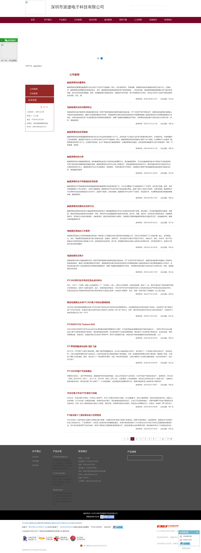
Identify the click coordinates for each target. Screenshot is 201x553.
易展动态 (33, 523)
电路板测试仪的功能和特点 (79, 107)
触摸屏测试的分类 (75, 157)
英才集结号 (63, 523)
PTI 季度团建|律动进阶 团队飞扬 (82, 346)
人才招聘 (138, 20)
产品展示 (63, 20)
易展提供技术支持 (92, 517)
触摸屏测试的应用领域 (77, 132)
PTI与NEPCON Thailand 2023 (81, 324)
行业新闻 (34, 93)
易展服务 (47, 523)
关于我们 (48, 20)
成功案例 (108, 20)
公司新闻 (78, 20)
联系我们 (168, 20)
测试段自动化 (58, 490)
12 (163, 439)
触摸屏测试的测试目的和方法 (80, 206)
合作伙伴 (35, 465)
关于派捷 (35, 461)
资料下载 (123, 20)
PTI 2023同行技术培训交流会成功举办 (84, 280)
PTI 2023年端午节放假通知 (79, 371)
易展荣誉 (40, 523)
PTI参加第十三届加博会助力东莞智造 (84, 415)
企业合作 (35, 457)
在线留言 (153, 20)
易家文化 (55, 523)
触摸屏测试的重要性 (76, 82)
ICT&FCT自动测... (59, 473)
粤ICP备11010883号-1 (37, 527)
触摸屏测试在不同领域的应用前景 (82, 181)
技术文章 (93, 20)
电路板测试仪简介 (75, 255)
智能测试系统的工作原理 (78, 231)
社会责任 (71, 523)
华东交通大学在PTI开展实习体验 (82, 393)
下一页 (169, 439)
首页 (33, 20)
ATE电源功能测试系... (61, 457)
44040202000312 (66, 527)
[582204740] (189, 544)
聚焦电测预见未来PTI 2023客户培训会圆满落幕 (88, 302)
